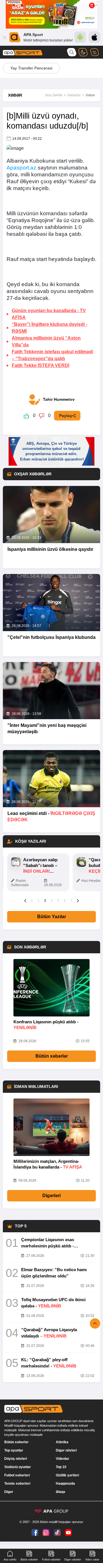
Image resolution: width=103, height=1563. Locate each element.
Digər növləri (66, 1450)
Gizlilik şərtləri (67, 1475)
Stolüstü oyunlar (17, 1467)
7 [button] (71, 901)
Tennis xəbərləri (17, 1484)
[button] (25, 900)
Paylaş (65, 415)
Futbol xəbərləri (17, 1475)
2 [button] (38, 901)
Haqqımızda (65, 1484)
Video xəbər (92, 1559)
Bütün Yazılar (51, 916)
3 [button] (45, 901)
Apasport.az (21, 168)
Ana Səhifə (53, 95)
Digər (8, 1492)
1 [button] (32, 901)
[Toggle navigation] (94, 52)
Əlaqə (60, 1492)
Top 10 (61, 1467)
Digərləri (51, 1195)
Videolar (62, 1459)
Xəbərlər (74, 95)
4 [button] (52, 901)
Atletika (62, 1442)
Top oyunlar (13, 1450)
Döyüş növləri (15, 1459)
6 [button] (65, 901)
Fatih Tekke (40, 365)
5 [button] (58, 901)
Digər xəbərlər (72, 1559)
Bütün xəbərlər (51, 1056)
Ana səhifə (10, 1559)
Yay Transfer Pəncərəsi (31, 68)
